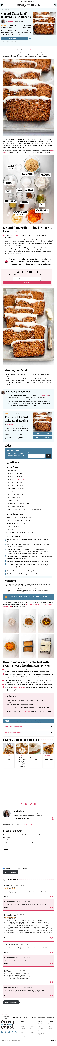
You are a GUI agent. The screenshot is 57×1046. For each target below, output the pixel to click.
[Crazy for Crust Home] (28, 5)
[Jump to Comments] (29, 38)
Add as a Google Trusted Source (10, 41)
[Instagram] (12, 1032)
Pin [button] (48, 433)
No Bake (23, 1036)
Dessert (22, 1023)
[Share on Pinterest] (26, 804)
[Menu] (1, 5)
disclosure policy (32, 49)
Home (2, 9)
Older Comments (11, 1002)
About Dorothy (41, 1023)
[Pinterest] (9, 1032)
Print (37, 437)
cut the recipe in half (43, 395)
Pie (30, 1028)
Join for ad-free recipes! (27, 1)
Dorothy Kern (10, 21)
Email (30, 453)
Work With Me (41, 1028)
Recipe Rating (6, 837)
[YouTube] (15, 1032)
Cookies (22, 755)
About (40, 1021)
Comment (6, 849)
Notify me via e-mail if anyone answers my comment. (18, 868)
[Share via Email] (35, 804)
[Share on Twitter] (31, 804)
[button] (1, 25)
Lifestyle (50, 1028)
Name (5, 842)
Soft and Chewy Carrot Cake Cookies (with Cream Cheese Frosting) (22, 762)
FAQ (39, 1026)
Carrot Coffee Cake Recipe (48, 760)
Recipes (23, 1021)
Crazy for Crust (8, 1024)
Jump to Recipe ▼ (14, 38)
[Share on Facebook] (21, 804)
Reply (6, 896)
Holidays (23, 1026)
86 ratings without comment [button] (31, 825)
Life (49, 1026)
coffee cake (8, 606)
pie (4, 606)
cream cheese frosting (19, 687)
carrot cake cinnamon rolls (33, 604)
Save (38, 433)
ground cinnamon (19, 479)
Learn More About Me (21, 818)
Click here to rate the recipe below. (35, 597)
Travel (49, 1023)
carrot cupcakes (47, 604)
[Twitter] (5, 1032)
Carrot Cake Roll (9, 758)
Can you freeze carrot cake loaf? (13, 732)
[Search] (55, 5)
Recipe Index (7, 9)
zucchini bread (13, 235)
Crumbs (50, 1021)
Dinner (31, 1023)
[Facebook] (2, 1032)
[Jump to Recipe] (28, 261)
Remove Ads (47, 437)
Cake (8, 755)
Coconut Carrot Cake (35, 758)
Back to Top (52, 1040)
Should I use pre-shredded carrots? (13, 726)
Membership (51, 1030)
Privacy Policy (20, 1040)
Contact (40, 1030)
